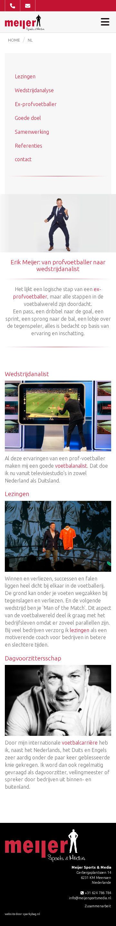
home (14, 40)
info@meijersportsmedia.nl (90, 898)
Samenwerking (32, 132)
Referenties (28, 146)
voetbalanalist (71, 466)
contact (23, 159)
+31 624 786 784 (97, 893)
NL (30, 40)
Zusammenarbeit (98, 906)
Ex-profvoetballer (36, 104)
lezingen (79, 630)
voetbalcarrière (80, 743)
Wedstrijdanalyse (34, 90)
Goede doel (28, 118)
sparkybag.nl (31, 914)
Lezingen (25, 76)
